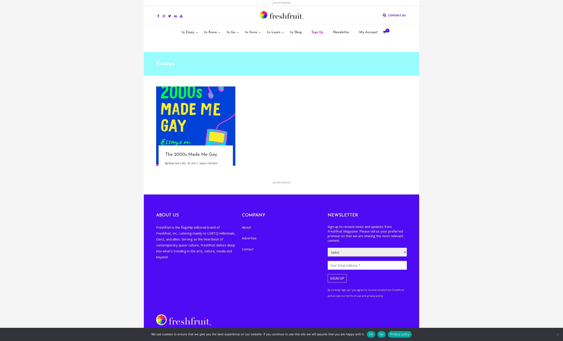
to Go (231, 32)
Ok (371, 334)
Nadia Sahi (174, 163)
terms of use (353, 295)
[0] (384, 32)
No (382, 334)
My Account (368, 32)
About (246, 227)
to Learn (273, 32)
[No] (557, 334)
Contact (248, 249)
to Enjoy (187, 32)
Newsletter (341, 32)
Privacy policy (399, 334)
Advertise (249, 238)
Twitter (169, 13)
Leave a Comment (208, 163)
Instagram (163, 13)
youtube (181, 13)
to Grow (251, 32)
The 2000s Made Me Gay (191, 154)
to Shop (296, 32)
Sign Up (317, 32)
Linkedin (175, 13)
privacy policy (375, 295)
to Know (210, 32)
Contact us (397, 15)
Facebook (158, 13)
